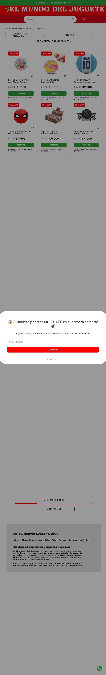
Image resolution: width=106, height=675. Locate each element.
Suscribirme (53, 350)
